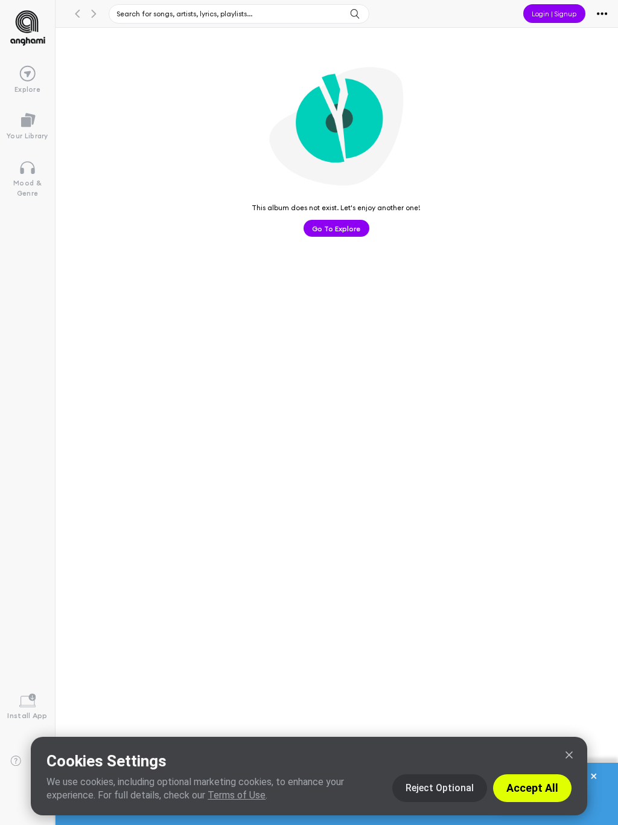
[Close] (569, 754)
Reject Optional (440, 788)
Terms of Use (237, 795)
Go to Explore (336, 228)
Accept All (532, 788)
